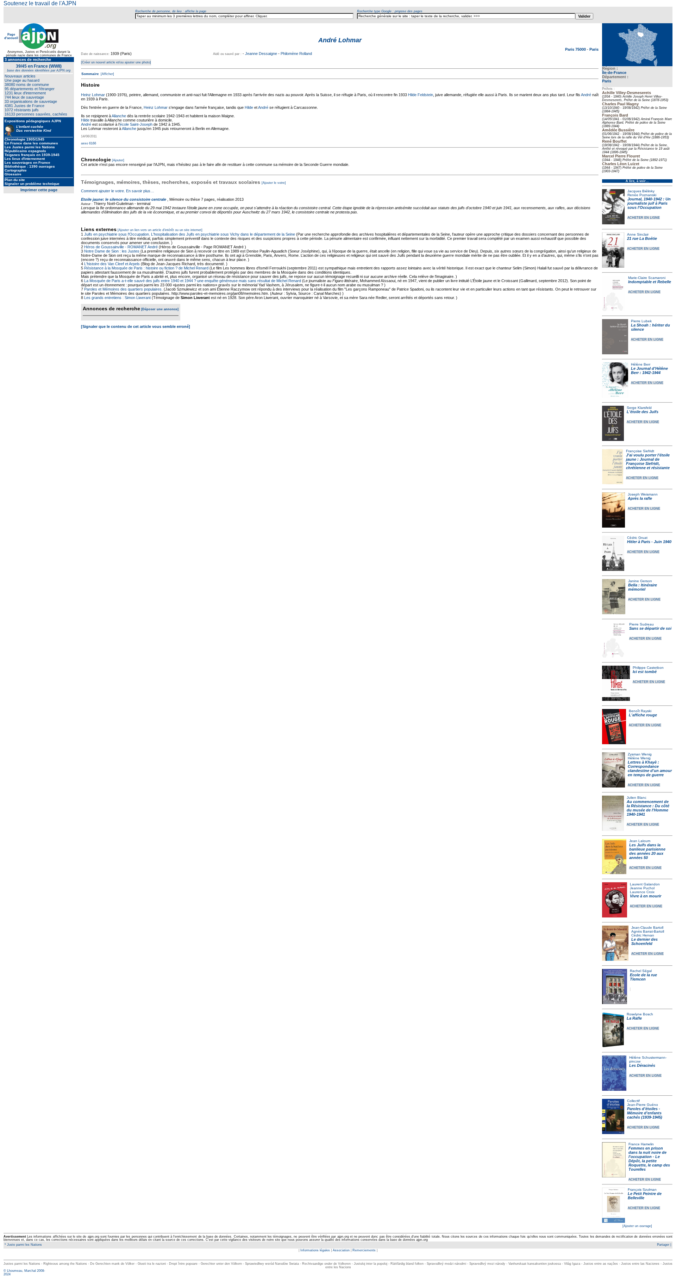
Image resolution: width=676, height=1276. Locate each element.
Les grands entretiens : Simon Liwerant (117, 297)
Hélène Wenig (639, 758)
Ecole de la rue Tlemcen (643, 977)
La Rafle (634, 1018)
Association (341, 1250)
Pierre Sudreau (641, 624)
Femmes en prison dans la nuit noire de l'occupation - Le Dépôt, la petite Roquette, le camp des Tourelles (649, 1158)
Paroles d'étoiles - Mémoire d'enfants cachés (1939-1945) (644, 1113)
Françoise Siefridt (640, 451)
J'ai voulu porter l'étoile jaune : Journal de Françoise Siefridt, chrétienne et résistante (648, 461)
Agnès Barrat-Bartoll (647, 931)
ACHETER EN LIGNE (643, 217)
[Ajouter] (118, 160)
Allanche (119, 116)
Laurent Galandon (645, 884)
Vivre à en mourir (645, 896)
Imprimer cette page (38, 190)
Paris (606, 81)
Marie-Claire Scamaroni (646, 278)
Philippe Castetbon (648, 668)
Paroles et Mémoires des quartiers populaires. (123, 289)
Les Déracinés (642, 1065)
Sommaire (90, 74)
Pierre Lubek (641, 321)
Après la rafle (640, 498)
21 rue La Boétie (642, 238)
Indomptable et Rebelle (649, 282)
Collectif (633, 1101)
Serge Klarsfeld (639, 408)
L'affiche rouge (643, 715)
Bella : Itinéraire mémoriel (642, 587)
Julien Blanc (636, 797)
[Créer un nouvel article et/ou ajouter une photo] (116, 62)
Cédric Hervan (642, 935)
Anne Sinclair (638, 234)
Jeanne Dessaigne (261, 53)
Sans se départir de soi (650, 628)
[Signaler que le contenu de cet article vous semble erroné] (135, 326)
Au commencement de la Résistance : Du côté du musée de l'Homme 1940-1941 (648, 807)
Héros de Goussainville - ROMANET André (121, 247)
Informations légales (315, 1250)
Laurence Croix (642, 892)
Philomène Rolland (296, 53)
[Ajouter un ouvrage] (637, 1226)
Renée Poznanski (641, 195)
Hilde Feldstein (420, 95)
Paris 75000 (576, 49)
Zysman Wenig (640, 754)
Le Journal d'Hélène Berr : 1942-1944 (649, 370)
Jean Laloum (639, 841)
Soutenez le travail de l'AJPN (40, 3)
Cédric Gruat (637, 538)
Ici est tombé (645, 672)
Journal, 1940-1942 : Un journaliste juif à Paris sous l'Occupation (649, 203)
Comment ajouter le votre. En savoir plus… (117, 191)
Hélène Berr (640, 364)
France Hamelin (641, 1144)
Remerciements (364, 1250)
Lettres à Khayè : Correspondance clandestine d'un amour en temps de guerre (650, 768)
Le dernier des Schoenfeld (644, 941)
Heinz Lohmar (93, 95)
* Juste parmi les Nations (23, 1244)
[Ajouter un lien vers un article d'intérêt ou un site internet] (160, 230)
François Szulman (642, 1189)
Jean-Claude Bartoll (647, 927)
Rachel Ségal (641, 971)
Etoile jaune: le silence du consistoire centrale (123, 199)
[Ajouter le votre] (274, 183)
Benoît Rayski (640, 711)
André (586, 95)
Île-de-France (614, 72)
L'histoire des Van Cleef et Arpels (112, 264)
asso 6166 (88, 143)
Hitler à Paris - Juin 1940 (649, 542)
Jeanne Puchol (642, 888)
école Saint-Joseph (136, 124)
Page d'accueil (11, 36)
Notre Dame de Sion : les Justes (111, 251)
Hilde (249, 107)
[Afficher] (107, 74)
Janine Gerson (640, 581)
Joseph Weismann (643, 494)
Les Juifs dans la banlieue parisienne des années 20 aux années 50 (647, 851)
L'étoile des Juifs (642, 412)
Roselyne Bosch (640, 1014)
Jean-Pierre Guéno (642, 1105)
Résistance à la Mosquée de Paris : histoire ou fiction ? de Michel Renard (146, 268)
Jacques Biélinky (641, 191)
